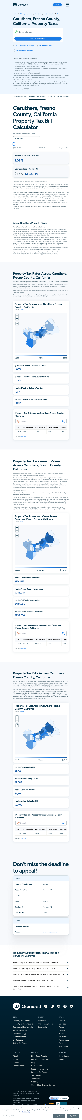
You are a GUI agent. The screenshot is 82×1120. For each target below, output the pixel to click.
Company (17, 1052)
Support (62, 1052)
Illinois (61, 1033)
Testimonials (36, 1075)
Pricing (15, 1059)
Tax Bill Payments (20, 1030)
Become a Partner (20, 1066)
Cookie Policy (26, 1112)
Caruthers (60, 14)
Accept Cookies (59, 1116)
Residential (42, 1021)
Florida (61, 1027)
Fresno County (49, 14)
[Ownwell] (20, 4)
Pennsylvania (64, 1040)
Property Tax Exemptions (23, 1024)
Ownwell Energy (19, 1033)
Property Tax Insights (39, 1069)
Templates (35, 1078)
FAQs (61, 1059)
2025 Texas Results (39, 1056)
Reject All (73, 1116)
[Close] (79, 1108)
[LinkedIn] (52, 1006)
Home (15, 14)
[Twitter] (65, 1006)
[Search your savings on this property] (63, 421)
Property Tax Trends (39, 1072)
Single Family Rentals (46, 1024)
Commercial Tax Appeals (23, 1027)
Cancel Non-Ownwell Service (43, 1085)
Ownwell (22, 309)
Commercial (42, 1027)
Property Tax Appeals (21, 1021)
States (61, 1017)
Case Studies (36, 1066)
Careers (16, 1062)
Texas (61, 1043)
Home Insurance (19, 1037)
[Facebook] (45, 1006)
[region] (41, 1112)
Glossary (34, 1082)
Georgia (62, 1030)
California (38, 14)
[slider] (14, 144)
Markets (41, 1017)
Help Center (64, 1056)
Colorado (62, 1024)
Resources (35, 1052)
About (15, 1056)
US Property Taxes (26, 14)
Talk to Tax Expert (20, 1043)
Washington (63, 1046)
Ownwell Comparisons (40, 1059)
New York (62, 1037)
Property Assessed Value (24, 133)
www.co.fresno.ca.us (50, 932)
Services (16, 1017)
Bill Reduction (18, 1040)
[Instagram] (58, 1006)
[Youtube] (71, 1006)
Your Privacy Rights (8, 1116)
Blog (33, 1062)
